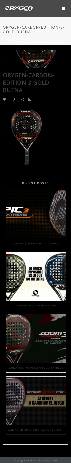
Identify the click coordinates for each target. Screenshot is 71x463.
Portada (10, 40)
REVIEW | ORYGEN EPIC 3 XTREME (36, 243)
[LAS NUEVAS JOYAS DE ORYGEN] (36, 276)
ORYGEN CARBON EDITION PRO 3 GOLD (41, 40)
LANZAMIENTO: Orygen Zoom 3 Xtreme (36, 367)
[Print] (31, 99)
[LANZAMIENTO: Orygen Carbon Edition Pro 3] (36, 401)
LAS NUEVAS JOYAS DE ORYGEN (36, 305)
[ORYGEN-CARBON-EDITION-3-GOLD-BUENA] (35, 59)
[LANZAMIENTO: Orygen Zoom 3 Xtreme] (36, 338)
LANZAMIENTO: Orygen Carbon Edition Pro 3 (37, 430)
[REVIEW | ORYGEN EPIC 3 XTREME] (36, 214)
